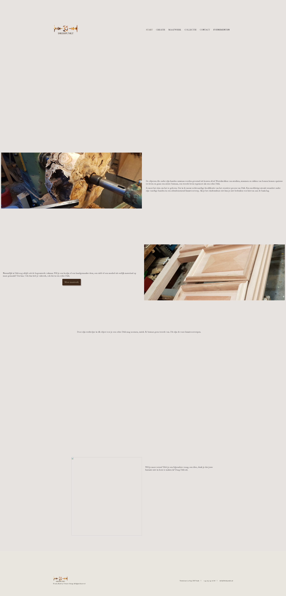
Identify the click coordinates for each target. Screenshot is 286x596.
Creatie (160, 29)
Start (149, 29)
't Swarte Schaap (68, 584)
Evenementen (221, 29)
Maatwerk (174, 29)
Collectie (190, 29)
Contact (205, 29)
